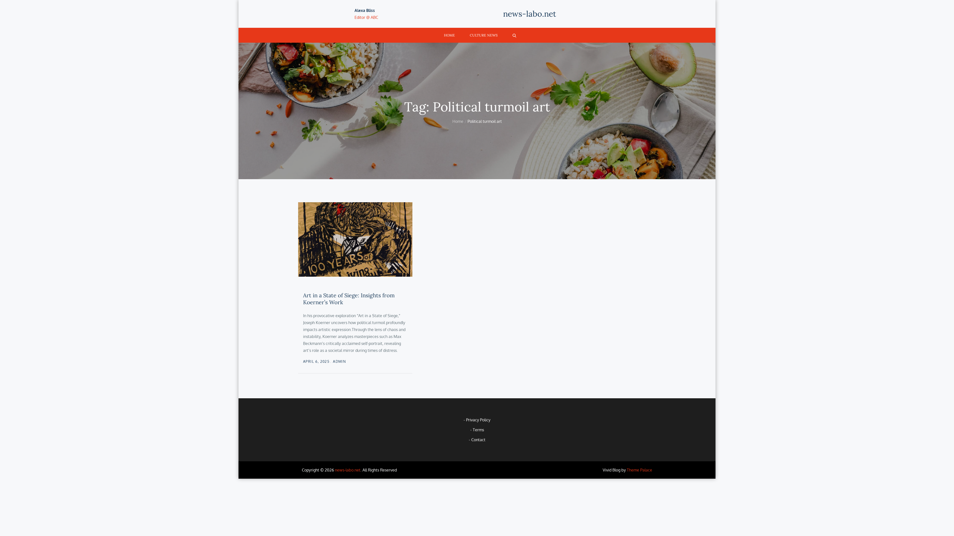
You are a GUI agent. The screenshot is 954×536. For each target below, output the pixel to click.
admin (339, 361)
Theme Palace (639, 470)
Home (449, 35)
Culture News (484, 35)
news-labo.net (529, 14)
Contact (478, 439)
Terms (478, 429)
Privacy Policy (478, 419)
